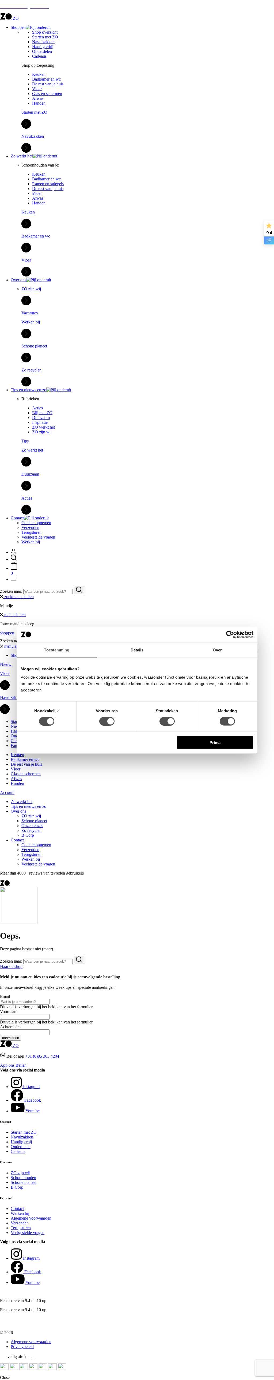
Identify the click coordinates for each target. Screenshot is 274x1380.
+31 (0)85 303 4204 (42, 1056)
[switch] (107, 721)
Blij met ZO (42, 412)
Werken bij (30, 542)
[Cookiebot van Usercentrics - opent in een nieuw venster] (230, 634)
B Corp (27, 835)
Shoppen (18, 27)
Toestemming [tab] (56, 649)
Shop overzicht (45, 32)
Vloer (37, 88)
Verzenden (30, 527)
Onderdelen (42, 51)
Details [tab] (137, 649)
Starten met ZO (45, 37)
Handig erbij (42, 46)
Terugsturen (31, 532)
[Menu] (13, 579)
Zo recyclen (31, 830)
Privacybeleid (22, 1346)
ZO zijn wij (42, 432)
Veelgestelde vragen (38, 537)
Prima (215, 742)
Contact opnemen (36, 522)
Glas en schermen (47, 93)
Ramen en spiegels (48, 183)
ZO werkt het (43, 427)
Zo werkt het (21, 156)
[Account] (13, 552)
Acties (37, 408)
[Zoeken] (14, 559)
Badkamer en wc (46, 79)
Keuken (38, 74)
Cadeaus (39, 56)
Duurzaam (41, 417)
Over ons (18, 280)
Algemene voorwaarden (31, 1218)
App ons (7, 1065)
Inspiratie (40, 422)
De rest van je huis (47, 84)
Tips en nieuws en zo (28, 389)
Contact (17, 518)
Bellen (21, 1065)
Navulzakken (43, 41)
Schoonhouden (23, 1177)
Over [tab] (217, 649)
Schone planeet (34, 820)
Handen (38, 103)
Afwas (37, 98)
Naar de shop (11, 966)
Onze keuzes (32, 825)
